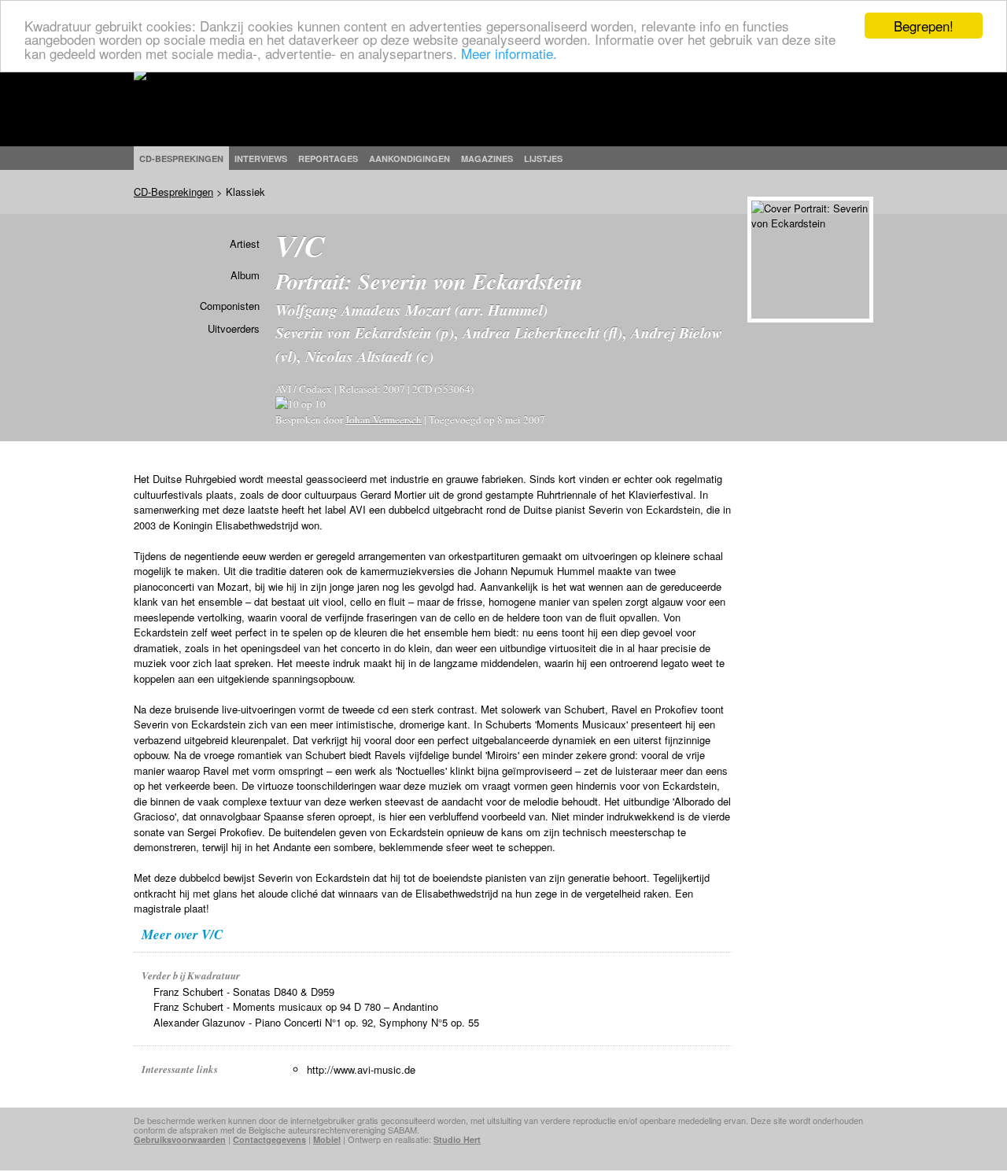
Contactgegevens (269, 1139)
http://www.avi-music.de (361, 1069)
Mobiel (327, 1139)
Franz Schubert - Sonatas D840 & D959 (243, 991)
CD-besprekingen (181, 158)
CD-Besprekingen (173, 191)
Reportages (328, 158)
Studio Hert (457, 1139)
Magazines (487, 158)
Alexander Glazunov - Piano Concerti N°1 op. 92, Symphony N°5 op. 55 (316, 1022)
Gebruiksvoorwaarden (180, 1139)
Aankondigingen (409, 158)
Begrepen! (924, 25)
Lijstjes (543, 158)
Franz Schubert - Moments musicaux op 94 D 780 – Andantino (295, 1006)
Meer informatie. (509, 53)
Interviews (260, 158)
